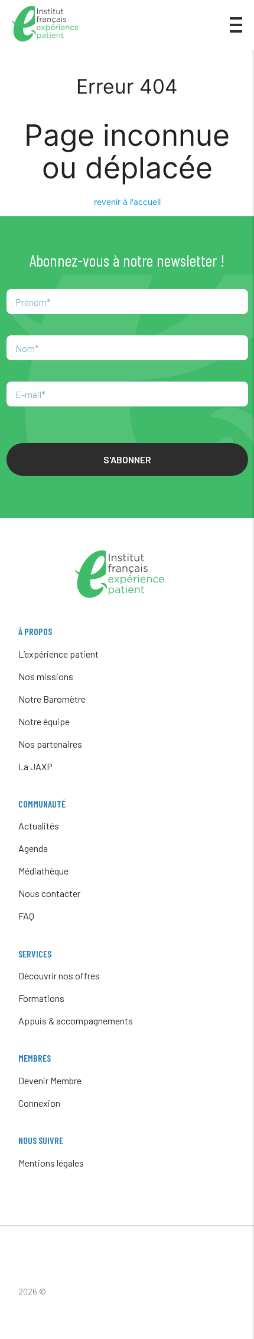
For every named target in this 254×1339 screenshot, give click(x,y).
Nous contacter (49, 893)
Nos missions (45, 676)
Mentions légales (51, 1162)
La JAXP (35, 766)
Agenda (33, 848)
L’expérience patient (58, 653)
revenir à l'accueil (127, 202)
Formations (41, 998)
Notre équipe (44, 721)
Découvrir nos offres (59, 975)
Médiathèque (43, 870)
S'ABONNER (127, 459)
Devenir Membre (50, 1080)
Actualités (38, 825)
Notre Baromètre (52, 698)
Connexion (39, 1103)
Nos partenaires (50, 743)
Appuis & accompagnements (75, 1020)
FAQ (26, 915)
